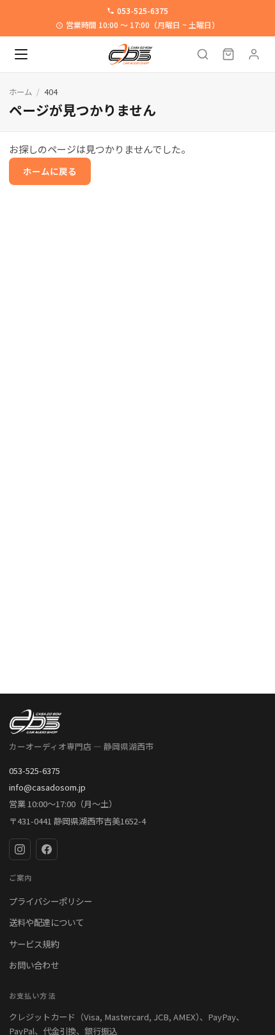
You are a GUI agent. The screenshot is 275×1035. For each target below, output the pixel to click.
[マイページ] (254, 54)
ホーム (20, 92)
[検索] (203, 54)
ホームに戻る (50, 171)
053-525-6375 (142, 10)
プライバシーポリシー (50, 901)
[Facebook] (47, 849)
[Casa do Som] (137, 721)
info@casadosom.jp (47, 787)
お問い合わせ (34, 964)
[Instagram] (20, 849)
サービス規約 (34, 943)
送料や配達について (46, 922)
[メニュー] (21, 54)
